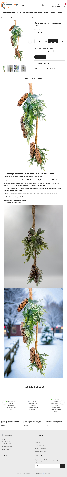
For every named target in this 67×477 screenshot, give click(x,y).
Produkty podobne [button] (33, 387)
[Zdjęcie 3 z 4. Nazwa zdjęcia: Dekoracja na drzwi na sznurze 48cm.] (17, 68)
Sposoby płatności (40, 446)
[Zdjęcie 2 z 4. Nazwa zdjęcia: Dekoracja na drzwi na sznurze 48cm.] (10, 68)
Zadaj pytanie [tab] (37, 78)
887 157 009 (5, 449)
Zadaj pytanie (40, 57)
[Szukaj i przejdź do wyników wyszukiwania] (43, 5)
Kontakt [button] (4, 455)
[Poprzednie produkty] (4, 402)
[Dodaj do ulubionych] (62, 41)
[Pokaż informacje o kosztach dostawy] (53, 51)
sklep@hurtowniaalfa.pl (8, 446)
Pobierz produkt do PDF (44, 63)
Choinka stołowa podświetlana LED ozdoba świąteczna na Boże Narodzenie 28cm (56, 422)
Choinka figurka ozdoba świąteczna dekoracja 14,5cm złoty (10, 422)
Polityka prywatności (40, 451)
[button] (64, 13)
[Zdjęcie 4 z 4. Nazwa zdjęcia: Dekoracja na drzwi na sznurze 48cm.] (23, 68)
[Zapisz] (62, 466)
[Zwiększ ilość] (43, 41)
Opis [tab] (26, 78)
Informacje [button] (39, 435)
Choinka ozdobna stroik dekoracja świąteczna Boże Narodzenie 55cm (32, 422)
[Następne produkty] (62, 402)
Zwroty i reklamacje (40, 449)
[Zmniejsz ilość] (36, 41)
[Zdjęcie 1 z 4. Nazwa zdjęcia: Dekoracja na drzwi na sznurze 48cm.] (4, 68)
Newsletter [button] (39, 455)
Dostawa (37, 443)
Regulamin (38, 440)
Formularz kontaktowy (8, 460)
